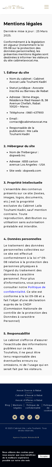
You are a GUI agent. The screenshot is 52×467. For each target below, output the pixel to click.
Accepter (44, 456)
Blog (7, 405)
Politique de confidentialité (33, 406)
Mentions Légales (17, 406)
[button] (46, 6)
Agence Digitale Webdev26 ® (26, 437)
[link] (15, 417)
